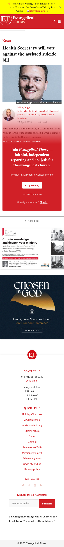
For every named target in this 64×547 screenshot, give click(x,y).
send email (32, 380)
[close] (60, 7)
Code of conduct (32, 464)
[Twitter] (29, 485)
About (32, 436)
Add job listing (32, 420)
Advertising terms (32, 458)
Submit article (32, 431)
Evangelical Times (36, 543)
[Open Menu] (59, 21)
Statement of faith (32, 447)
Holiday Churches (32, 414)
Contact (32, 442)
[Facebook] (23, 485)
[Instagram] (35, 485)
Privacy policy (32, 469)
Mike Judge (23, 107)
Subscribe (47, 503)
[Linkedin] (41, 485)
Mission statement (32, 453)
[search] (54, 21)
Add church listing (32, 425)
